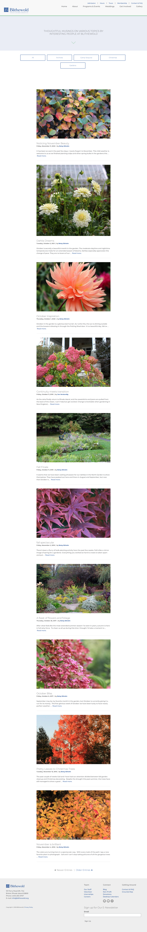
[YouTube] (108, 900)
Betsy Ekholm (64, 146)
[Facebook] (104, 900)
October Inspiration (47, 316)
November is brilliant (48, 844)
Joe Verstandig (62, 394)
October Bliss (44, 693)
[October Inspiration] (73, 286)
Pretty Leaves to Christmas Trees (55, 768)
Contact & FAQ (136, 3)
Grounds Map (127, 892)
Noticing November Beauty (52, 143)
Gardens (73, 65)
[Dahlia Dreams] (73, 200)
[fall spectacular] (73, 513)
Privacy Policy (28, 907)
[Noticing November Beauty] (73, 114)
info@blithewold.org (20, 898)
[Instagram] (112, 900)
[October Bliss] (73, 664)
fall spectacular (45, 542)
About (75, 6)
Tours (111, 3)
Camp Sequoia (86, 58)
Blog (105, 889)
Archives (59, 58)
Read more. (41, 156)
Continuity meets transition (52, 391)
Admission (92, 3)
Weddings (109, 6)
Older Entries (83, 870)
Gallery (139, 6)
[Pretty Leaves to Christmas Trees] (73, 739)
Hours (102, 3)
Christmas (113, 58)
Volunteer (88, 892)
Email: (86, 912)
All (33, 58)
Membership (122, 3)
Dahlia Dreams (45, 240)
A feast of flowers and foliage (53, 618)
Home (64, 6)
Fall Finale (42, 467)
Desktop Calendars (111, 897)
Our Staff (87, 889)
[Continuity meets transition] (73, 362)
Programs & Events (91, 6)
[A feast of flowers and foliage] (73, 588)
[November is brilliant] (73, 815)
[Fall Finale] (73, 437)
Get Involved (125, 6)
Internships (88, 894)
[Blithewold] (16, 10)
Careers (87, 897)
